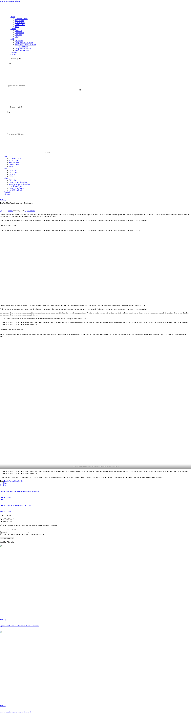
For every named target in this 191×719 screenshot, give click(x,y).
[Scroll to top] (1, 718)
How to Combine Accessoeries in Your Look (15, 712)
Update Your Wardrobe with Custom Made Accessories (19, 626)
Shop (16, 481)
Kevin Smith (114, 466)
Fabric (6, 481)
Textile (20, 481)
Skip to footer (15, 1)
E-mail (2, 521)
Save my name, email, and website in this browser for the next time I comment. (30, 525)
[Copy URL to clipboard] (16, 483)
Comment (3, 532)
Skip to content (5, 1)
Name (2, 519)
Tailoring (3, 200)
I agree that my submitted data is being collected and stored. (23, 534)
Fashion (11, 481)
